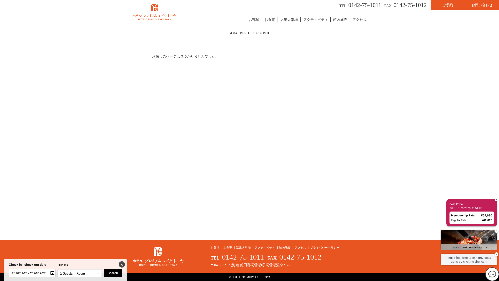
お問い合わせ (482, 5)
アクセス (359, 20)
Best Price (456, 204)
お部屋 (254, 20)
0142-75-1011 (364, 5)
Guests (63, 265)
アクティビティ (315, 20)
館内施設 (340, 20)
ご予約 (447, 5)
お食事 (270, 20)
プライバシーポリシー (324, 247)
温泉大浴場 (289, 20)
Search (113, 273)
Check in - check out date (27, 264)
